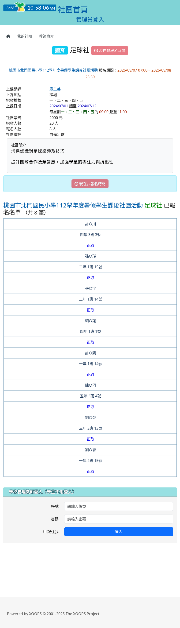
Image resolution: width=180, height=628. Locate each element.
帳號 (55, 506)
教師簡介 (46, 36)
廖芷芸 (55, 89)
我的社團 (24, 36)
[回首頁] (8, 36)
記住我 (52, 531)
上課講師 (13, 89)
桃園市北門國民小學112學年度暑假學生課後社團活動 (53, 70)
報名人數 (13, 128)
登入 (118, 531)
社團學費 (13, 117)
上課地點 (13, 94)
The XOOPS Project (82, 613)
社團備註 (13, 134)
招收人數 (13, 123)
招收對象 (13, 100)
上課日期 (13, 106)
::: (4, 26)
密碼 (55, 519)
